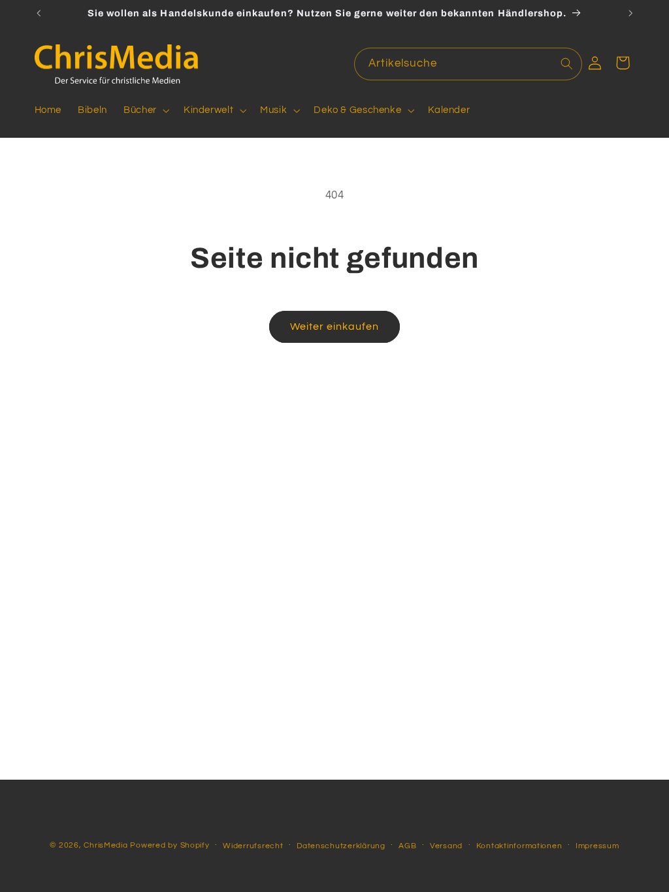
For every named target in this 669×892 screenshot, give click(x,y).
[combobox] (468, 63)
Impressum (597, 846)
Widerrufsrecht (253, 846)
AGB (407, 846)
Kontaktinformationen (519, 846)
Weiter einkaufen (335, 326)
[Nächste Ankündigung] (630, 13)
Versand (446, 846)
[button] (146, 110)
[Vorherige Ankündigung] (38, 13)
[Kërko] (566, 63)
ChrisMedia (105, 845)
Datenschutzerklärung (341, 846)
